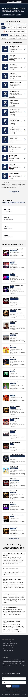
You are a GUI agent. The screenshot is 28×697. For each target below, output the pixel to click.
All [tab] (2, 24)
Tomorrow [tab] (19, 24)
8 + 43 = (3, 686)
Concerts (11, 35)
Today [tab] (7, 24)
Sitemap (12, 694)
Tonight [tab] (12, 24)
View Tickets (25, 46)
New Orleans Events (5, 5)
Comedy (18, 35)
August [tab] (3, 27)
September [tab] (8, 27)
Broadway (4, 38)
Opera (24, 38)
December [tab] (24, 27)
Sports (24, 35)
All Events (4, 35)
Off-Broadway (12, 38)
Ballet (19, 38)
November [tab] (19, 27)
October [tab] (13, 27)
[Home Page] (14, 2)
